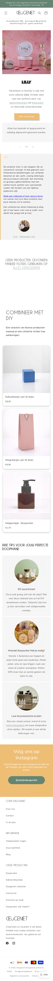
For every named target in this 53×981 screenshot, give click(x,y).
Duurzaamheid (13, 847)
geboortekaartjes (19, 102)
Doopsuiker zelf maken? (18, 906)
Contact (10, 815)
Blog (8, 854)
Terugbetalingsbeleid (23, 971)
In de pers (11, 822)
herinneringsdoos (15, 725)
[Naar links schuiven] (20, 147)
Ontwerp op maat (15, 900)
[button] (6, 13)
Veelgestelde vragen (16, 841)
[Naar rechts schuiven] (33, 147)
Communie (11, 893)
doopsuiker (37, 102)
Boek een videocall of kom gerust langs (23, 196)
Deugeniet (21, 968)
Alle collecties (26, 116)
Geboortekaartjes (14, 879)
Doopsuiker (11, 873)
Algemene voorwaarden (19, 976)
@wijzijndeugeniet (26, 780)
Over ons (10, 809)
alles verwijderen (26, 267)
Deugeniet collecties (16, 886)
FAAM (9, 971)
